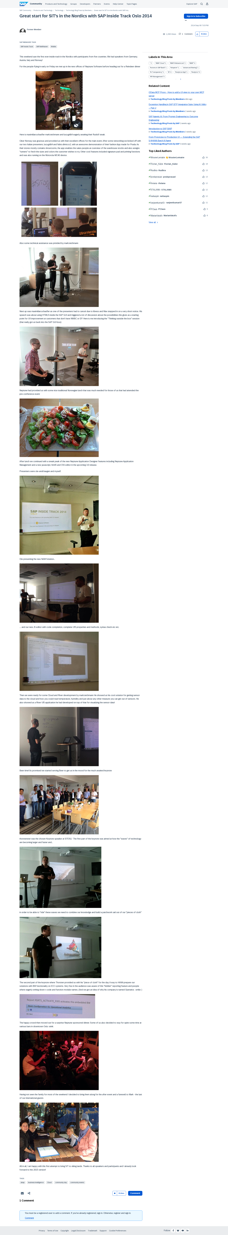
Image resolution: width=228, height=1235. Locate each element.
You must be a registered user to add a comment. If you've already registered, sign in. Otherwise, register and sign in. (78, 1213)
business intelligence (36, 1182)
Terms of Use (52, 1231)
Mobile (53, 47)
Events (107, 4)
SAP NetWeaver (42, 47)
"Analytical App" (180, 72)
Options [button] (185, 20)
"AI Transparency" (156, 72)
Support (103, 1231)
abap (22, 1182)
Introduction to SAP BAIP (160, 129)
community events (77, 1182)
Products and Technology (56, 4)
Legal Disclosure (78, 1231)
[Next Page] (180, 79)
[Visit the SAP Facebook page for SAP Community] (173, 1230)
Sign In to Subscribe (196, 16)
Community (36, 4)
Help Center (118, 4)
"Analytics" (195, 72)
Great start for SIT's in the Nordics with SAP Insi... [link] (111, 10)
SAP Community (25, 10)
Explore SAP (192, 4)
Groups (73, 4)
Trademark (92, 1231)
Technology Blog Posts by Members (79, 10)
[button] (197, 34)
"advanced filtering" (190, 68)
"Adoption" (174, 68)
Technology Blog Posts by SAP (165, 123)
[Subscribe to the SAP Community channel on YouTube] (183, 1230)
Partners (97, 4)
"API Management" (156, 77)
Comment (29, 1218)
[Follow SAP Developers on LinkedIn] (187, 1230)
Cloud (49, 1182)
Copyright (65, 1231)
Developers (85, 4)
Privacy (42, 1231)
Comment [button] (135, 1193)
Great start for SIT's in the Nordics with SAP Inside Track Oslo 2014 (86, 16)
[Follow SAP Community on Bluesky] (178, 1230)
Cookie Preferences (117, 1231)
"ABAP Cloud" (160, 63)
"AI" (169, 72)
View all (152, 222)
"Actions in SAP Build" (157, 68)
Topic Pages (132, 4)
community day (61, 1182)
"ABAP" (191, 63)
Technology (59, 10)
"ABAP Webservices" (177, 63)
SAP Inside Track (27, 47)
